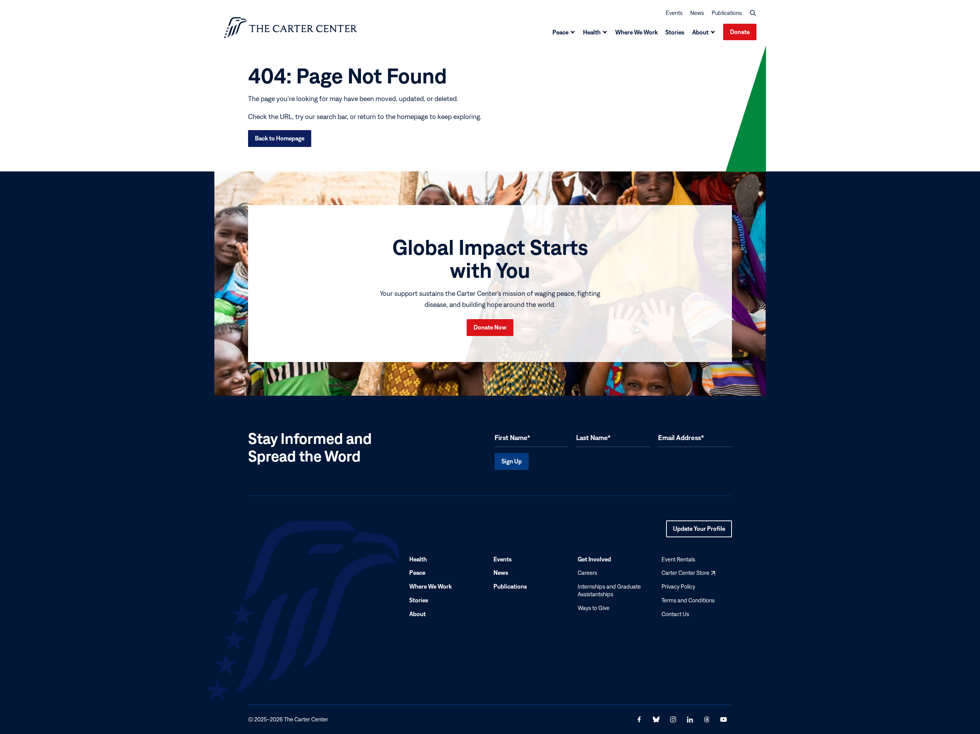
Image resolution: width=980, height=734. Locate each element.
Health (592, 32)
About (700, 32)
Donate (740, 31)
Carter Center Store (688, 573)
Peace (560, 32)
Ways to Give (593, 608)
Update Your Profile (699, 531)
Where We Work (636, 32)
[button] (753, 13)
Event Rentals (678, 559)
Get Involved (594, 559)
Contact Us (675, 614)
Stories (674, 32)
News (697, 13)
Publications (727, 13)
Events (674, 13)
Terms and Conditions (688, 600)
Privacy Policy (678, 586)
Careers (587, 573)
